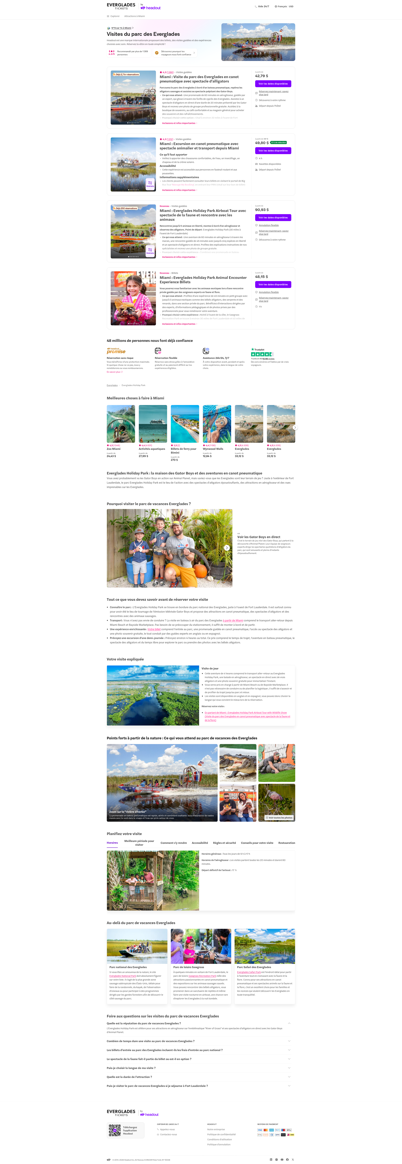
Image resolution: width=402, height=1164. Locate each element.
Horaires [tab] (112, 842)
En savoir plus (113, 371)
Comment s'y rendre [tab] (174, 843)
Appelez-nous (167, 1129)
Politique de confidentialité (221, 1134)
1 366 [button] (170, 72)
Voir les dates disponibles (273, 83)
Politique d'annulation (219, 1144)
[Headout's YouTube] (282, 1159)
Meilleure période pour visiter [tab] (139, 842)
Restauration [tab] (286, 843)
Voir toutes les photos (280, 817)
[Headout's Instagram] (276, 1159)
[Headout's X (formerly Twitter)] (293, 1159)
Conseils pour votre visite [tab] (257, 843)
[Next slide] (152, 98)
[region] (133, 98)
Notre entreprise (216, 1129)
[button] (162, 783)
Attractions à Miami (134, 16)
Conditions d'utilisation (219, 1139)
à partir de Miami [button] (233, 620)
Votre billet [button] (154, 629)
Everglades (112, 385)
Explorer (115, 16)
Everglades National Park (122, 975)
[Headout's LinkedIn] (271, 1159)
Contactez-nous (168, 1134)
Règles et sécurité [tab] (224, 843)
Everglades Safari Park (249, 972)
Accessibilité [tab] (200, 843)
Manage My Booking (183, 184)
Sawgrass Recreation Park (202, 975)
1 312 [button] (169, 139)
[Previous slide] (115, 98)
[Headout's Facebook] (287, 1159)
